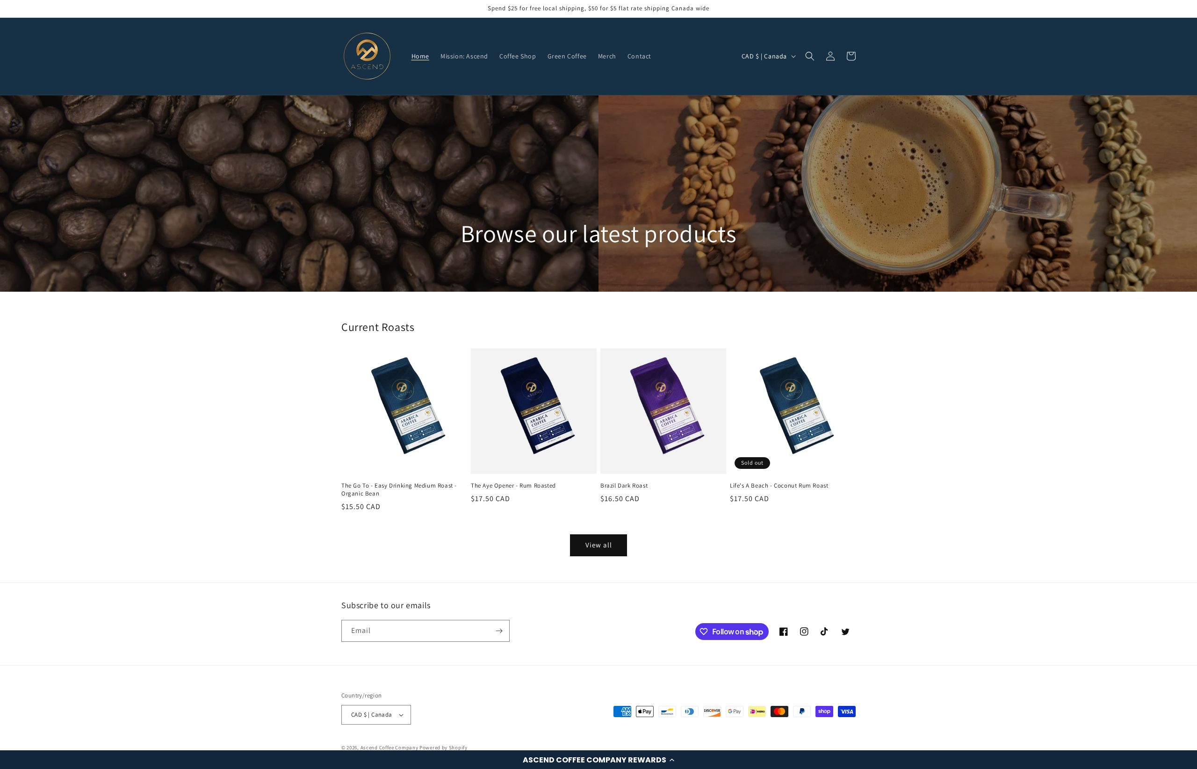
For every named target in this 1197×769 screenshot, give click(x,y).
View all (598, 544)
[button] (598, 759)
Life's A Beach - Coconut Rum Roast (779, 485)
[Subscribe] (499, 631)
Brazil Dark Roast (624, 485)
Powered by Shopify (443, 747)
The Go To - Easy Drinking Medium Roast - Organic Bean (399, 489)
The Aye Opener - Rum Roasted (513, 485)
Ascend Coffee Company (389, 747)
